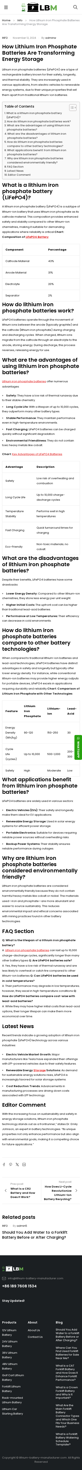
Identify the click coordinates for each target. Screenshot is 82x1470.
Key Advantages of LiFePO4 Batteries (37, 454)
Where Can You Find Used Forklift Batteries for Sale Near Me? (67, 1353)
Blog (59, 1322)
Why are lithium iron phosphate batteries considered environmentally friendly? (35, 160)
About (32, 1322)
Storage (39, 1070)
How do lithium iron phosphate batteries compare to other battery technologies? (35, 144)
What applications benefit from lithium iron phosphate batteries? (36, 152)
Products (9, 1322)
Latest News (15, 171)
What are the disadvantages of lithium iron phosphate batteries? (36, 136)
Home (6, 20)
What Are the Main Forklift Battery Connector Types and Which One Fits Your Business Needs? (67, 1415)
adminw (50, 38)
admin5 (22, 1226)
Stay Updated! (13, 1301)
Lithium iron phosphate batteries (24, 381)
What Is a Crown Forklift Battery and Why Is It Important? (67, 1392)
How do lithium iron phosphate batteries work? (39, 121)
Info (19, 20)
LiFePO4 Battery (37, 237)
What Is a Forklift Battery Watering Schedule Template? (67, 1439)
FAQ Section (15, 166)
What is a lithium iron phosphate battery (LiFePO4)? (34, 115)
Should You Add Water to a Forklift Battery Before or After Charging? (34, 1235)
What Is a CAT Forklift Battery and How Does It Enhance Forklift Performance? (67, 1373)
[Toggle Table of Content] (70, 107)
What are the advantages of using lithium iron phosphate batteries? (38, 127)
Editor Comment (19, 175)
